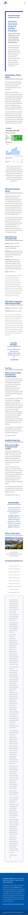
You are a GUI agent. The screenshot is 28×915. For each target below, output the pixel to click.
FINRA (15, 887)
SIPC (17, 887)
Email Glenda (9, 882)
